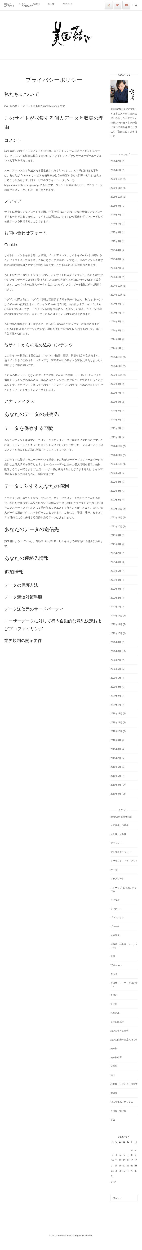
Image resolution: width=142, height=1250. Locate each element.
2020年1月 (115, 704)
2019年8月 (115, 749)
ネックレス (116, 908)
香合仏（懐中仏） (119, 1111)
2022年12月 (116, 446)
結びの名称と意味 (119, 1030)
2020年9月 (115, 642)
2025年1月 (115, 277)
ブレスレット (117, 917)
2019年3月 (115, 793)
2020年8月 (115, 651)
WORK (36, 4)
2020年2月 (115, 695)
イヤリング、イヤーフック (123, 861)
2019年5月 (115, 776)
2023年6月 (115, 401)
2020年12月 (116, 615)
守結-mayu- (116, 965)
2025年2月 (115, 268)
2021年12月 (116, 508)
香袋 (112, 1119)
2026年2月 (115, 161)
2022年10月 (116, 464)
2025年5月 (115, 241)
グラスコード (117, 878)
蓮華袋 (113, 1066)
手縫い (113, 995)
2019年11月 (116, 722)
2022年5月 (115, 473)
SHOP (51, 4)
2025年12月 (116, 179)
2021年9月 (115, 535)
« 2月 (113, 1181)
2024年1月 (115, 348)
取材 (112, 956)
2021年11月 (116, 517)
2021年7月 (115, 553)
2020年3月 (115, 687)
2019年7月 (115, 758)
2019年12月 (116, 713)
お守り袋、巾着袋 (119, 825)
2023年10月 (116, 375)
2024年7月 (115, 312)
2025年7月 (115, 223)
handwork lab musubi (121, 816)
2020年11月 (116, 624)
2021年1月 (115, 606)
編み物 (113, 1048)
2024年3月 (115, 339)
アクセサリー (117, 843)
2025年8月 (115, 214)
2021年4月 (115, 580)
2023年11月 (116, 366)
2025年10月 (116, 196)
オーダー (114, 870)
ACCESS (9, 6)
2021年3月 (115, 588)
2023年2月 (115, 428)
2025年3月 (115, 259)
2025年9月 (115, 205)
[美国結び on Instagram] (109, 5)
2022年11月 (116, 455)
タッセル (114, 899)
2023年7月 (115, 392)
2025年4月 (115, 250)
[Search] (133, 1196)
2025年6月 (115, 232)
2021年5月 (115, 571)
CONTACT (27, 6)
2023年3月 (115, 419)
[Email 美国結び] (126, 5)
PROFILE (68, 4)
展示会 (113, 974)
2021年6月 (115, 562)
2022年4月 (115, 482)
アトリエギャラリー (120, 852)
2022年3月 (115, 491)
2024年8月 (115, 303)
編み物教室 (116, 1057)
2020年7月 (115, 660)
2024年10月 (116, 295)
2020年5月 (115, 678)
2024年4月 (115, 330)
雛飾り (113, 1093)
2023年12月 (116, 357)
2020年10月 (116, 633)
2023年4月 (115, 410)
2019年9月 (115, 740)
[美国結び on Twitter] (117, 5)
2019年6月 (115, 767)
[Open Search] (136, 5)
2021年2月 (115, 597)
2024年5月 (115, 321)
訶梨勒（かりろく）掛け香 (123, 1084)
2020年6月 (115, 669)
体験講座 (114, 935)
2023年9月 (115, 384)
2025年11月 (116, 188)
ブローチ (114, 926)
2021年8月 (115, 544)
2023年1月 (115, 437)
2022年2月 (115, 499)
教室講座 (114, 1012)
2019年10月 (116, 731)
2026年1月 (115, 170)
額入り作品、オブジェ (121, 1102)
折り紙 (113, 1004)
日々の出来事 (117, 1021)
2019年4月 (115, 784)
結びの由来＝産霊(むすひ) (123, 1039)
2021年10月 (116, 526)
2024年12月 (116, 286)
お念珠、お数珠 (118, 834)
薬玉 (112, 1075)
